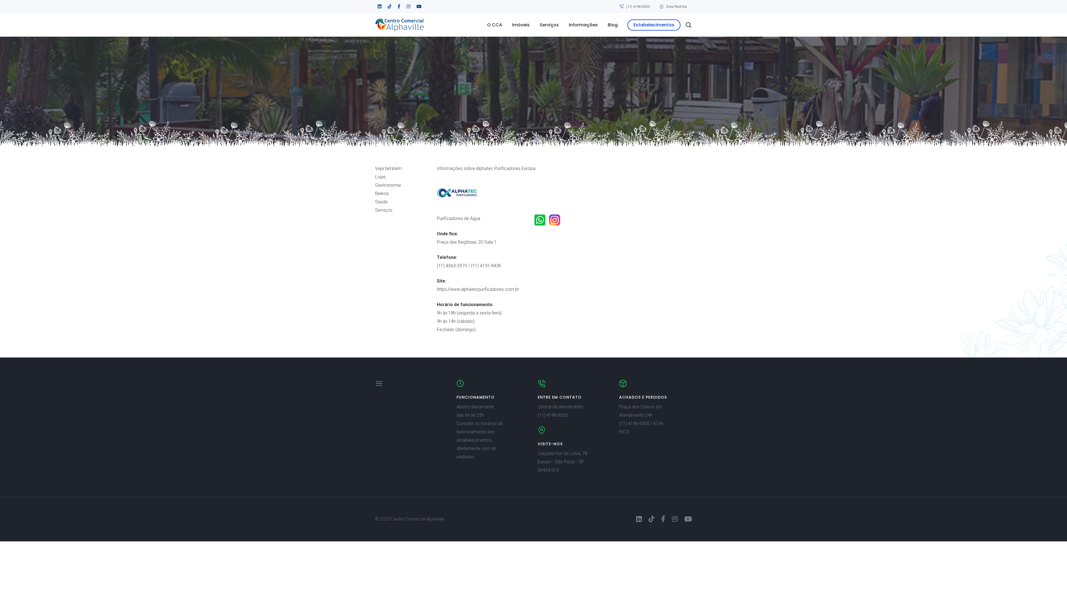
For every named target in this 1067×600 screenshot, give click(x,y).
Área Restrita (676, 6)
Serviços (549, 25)
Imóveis (521, 25)
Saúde (381, 201)
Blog (613, 25)
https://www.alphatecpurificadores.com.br (478, 289)
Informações (583, 25)
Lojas (380, 176)
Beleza (381, 193)
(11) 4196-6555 (638, 6)
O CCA (494, 25)
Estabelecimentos (654, 25)
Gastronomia (388, 185)
